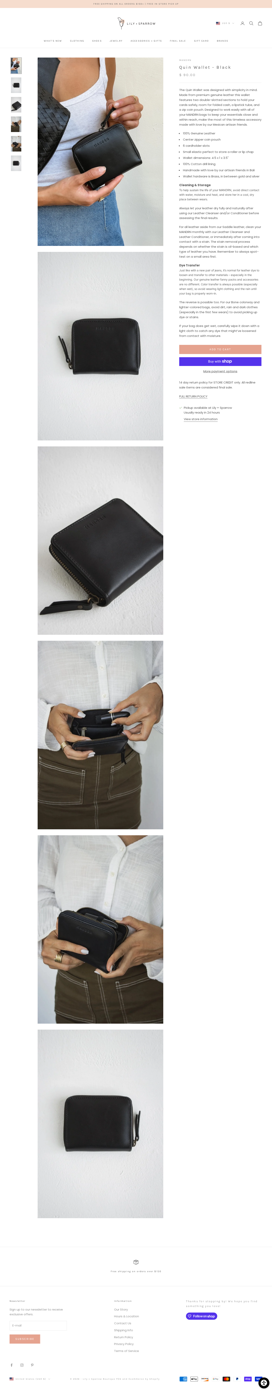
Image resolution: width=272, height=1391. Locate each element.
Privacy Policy (124, 1344)
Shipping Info (123, 1330)
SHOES (97, 40)
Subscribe (24, 1339)
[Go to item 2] (16, 85)
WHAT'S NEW (53, 40)
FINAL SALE (178, 40)
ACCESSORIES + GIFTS (146, 40)
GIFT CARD (201, 40)
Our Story (121, 1309)
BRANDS (222, 40)
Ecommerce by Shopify (144, 1379)
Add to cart (220, 349)
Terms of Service (126, 1351)
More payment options (220, 371)
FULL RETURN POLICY (193, 396)
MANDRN (185, 60)
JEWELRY (116, 40)
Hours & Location (126, 1316)
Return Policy (123, 1337)
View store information (201, 419)
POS (118, 1379)
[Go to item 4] (16, 124)
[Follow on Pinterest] (32, 1365)
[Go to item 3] (16, 105)
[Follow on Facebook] (12, 1365)
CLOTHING (77, 40)
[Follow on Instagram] (22, 1365)
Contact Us (122, 1323)
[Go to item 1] (16, 66)
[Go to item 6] (16, 163)
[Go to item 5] (16, 144)
